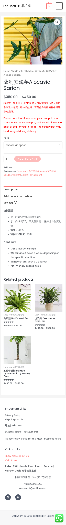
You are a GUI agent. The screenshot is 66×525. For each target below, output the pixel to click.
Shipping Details (14, 419)
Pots (6, 138)
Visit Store (11, 460)
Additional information (18, 196)
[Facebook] (8, 497)
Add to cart (27, 158)
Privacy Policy (13, 415)
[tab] (33, 189)
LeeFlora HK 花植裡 (17, 6)
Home (7, 71)
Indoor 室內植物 (48, 171)
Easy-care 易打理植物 (28, 171)
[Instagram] (18, 497)
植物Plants (17, 71)
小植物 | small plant (32, 174)
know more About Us (17, 456)
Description (11, 189)
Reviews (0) (10, 202)
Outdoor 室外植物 (34, 71)
